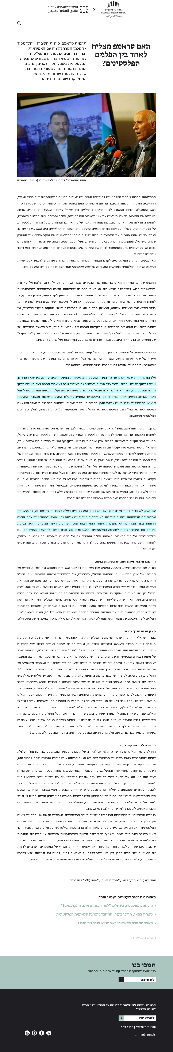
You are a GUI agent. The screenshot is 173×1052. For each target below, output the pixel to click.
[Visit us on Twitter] (48, 1034)
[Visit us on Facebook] (41, 1034)
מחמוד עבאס (144, 938)
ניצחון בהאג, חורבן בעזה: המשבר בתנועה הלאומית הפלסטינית (104, 914)
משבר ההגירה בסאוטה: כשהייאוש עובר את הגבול (115, 923)
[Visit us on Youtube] (27, 1034)
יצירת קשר (127, 1027)
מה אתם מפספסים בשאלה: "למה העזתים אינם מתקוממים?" (107, 905)
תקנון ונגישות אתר (146, 1027)
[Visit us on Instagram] (34, 1034)
